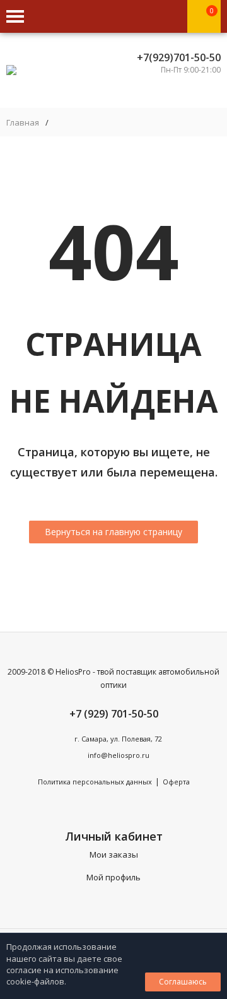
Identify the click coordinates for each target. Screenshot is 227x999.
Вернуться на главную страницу (113, 532)
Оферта (176, 781)
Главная (22, 123)
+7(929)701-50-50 (179, 57)
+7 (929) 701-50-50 (113, 714)
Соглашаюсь (183, 981)
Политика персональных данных (95, 781)
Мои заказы (114, 854)
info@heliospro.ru (118, 755)
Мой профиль (113, 877)
